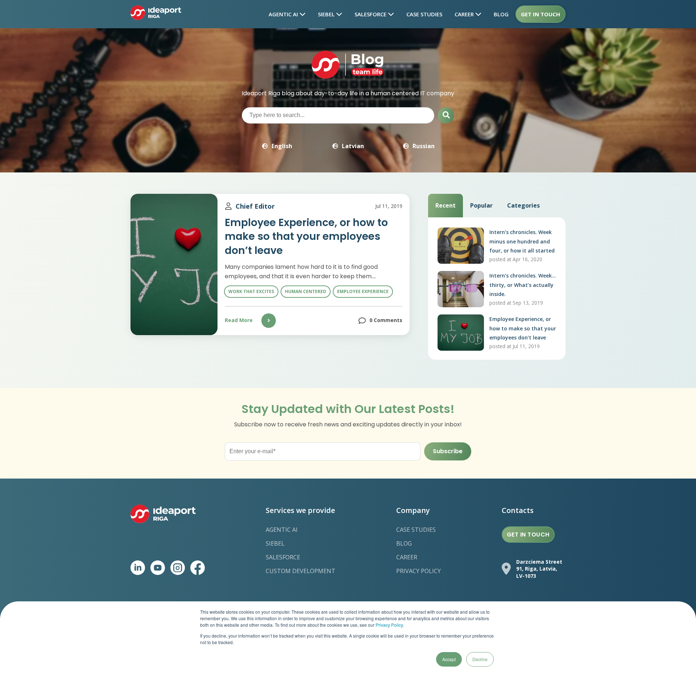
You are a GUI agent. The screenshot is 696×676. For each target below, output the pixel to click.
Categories (523, 205)
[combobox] (338, 115)
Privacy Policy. (390, 625)
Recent (445, 205)
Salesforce (371, 14)
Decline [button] (480, 659)
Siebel (327, 14)
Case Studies (424, 14)
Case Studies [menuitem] (416, 530)
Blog (501, 14)
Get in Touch (540, 14)
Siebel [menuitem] (275, 543)
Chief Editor (255, 206)
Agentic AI (284, 14)
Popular (481, 205)
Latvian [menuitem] (353, 146)
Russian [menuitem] (424, 146)
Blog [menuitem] (404, 543)
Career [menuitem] (406, 557)
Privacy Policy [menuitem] (418, 571)
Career (465, 14)
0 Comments (385, 320)
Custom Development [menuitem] (300, 571)
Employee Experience (363, 291)
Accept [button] (449, 659)
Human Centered (305, 291)
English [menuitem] (282, 146)
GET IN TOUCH (528, 534)
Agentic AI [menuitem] (282, 530)
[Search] (446, 115)
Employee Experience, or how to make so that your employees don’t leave (306, 237)
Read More (239, 320)
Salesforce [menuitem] (283, 557)
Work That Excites (251, 291)
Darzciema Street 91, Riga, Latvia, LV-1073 (539, 568)
